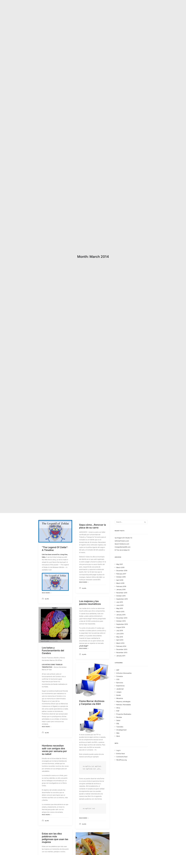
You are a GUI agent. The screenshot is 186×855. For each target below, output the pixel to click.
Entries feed (120, 754)
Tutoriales (119, 727)
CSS (117, 679)
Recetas (119, 717)
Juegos (118, 692)
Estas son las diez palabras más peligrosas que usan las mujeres (55, 837)
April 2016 (119, 580)
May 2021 (119, 564)
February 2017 (121, 574)
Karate (118, 695)
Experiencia (120, 686)
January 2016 (120, 589)
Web (117, 733)
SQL (117, 723)
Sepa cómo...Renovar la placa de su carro (92, 526)
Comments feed (121, 757)
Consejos (119, 676)
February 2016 (121, 586)
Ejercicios (119, 683)
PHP (117, 711)
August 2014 (120, 627)
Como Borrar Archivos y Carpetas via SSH (91, 702)
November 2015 (121, 593)
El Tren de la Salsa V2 (122, 550)
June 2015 (119, 605)
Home (95, 6)
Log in (118, 750)
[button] (147, 6)
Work (118, 736)
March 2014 (120, 643)
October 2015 (121, 596)
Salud (118, 720)
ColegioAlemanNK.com (122, 547)
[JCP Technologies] (48, 6)
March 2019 (120, 567)
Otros (118, 708)
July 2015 (119, 602)
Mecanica (119, 698)
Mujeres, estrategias (123, 701)
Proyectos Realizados (123, 714)
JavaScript (120, 689)
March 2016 (120, 583)
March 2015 (120, 612)
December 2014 (121, 618)
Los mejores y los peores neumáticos (90, 602)
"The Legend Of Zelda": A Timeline (55, 549)
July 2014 (119, 630)
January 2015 (120, 615)
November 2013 (121, 652)
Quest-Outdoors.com (122, 544)
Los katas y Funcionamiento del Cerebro (53, 650)
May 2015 (119, 608)
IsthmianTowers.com (122, 541)
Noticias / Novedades (123, 705)
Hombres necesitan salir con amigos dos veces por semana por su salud (54, 749)
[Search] (131, 522)
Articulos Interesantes (124, 673)
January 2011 (120, 656)
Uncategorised (121, 730)
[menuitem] (95, 6)
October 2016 (121, 577)
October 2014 (121, 621)
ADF (117, 670)
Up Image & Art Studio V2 (123, 538)
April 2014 (119, 640)
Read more (46, 593)
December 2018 (121, 570)
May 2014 (119, 637)
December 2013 (121, 649)
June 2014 (120, 634)
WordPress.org (121, 760)
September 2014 (122, 624)
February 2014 (121, 646)
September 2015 (122, 599)
